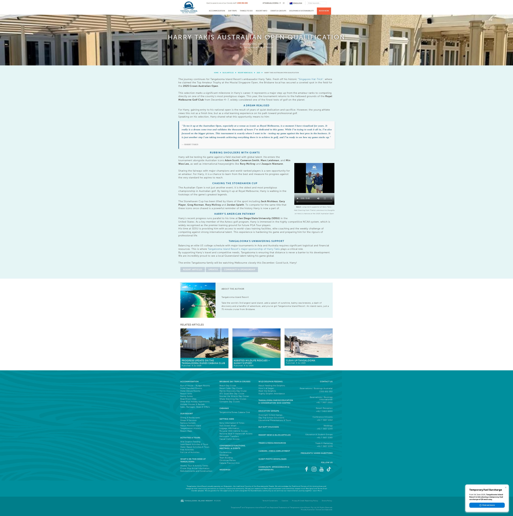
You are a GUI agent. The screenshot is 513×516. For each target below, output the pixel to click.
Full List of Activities (189, 452)
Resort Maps (186, 431)
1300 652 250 (242, 3)
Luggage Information (229, 428)
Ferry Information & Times (231, 423)
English (297, 3)
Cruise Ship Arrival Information (194, 468)
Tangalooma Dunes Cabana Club (234, 412)
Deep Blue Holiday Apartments (194, 402)
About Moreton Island (190, 426)
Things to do (246, 11)
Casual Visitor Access (229, 439)
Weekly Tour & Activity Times (194, 466)
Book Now (324, 11)
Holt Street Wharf (227, 426)
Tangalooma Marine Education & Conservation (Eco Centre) (276, 401)
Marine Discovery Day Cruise (233, 391)
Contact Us (326, 381)
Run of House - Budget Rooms (195, 386)
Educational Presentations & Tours (275, 420)
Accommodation (217, 11)
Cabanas (224, 408)
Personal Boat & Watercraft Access (235, 434)
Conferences (225, 452)
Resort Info (261, 11)
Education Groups (269, 411)
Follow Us (327, 462)
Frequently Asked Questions (317, 453)
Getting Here (226, 419)
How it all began (266, 388)
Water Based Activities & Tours (194, 447)
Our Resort (186, 414)
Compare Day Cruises (229, 402)
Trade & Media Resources (272, 443)
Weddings (224, 455)
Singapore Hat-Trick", (311, 79)
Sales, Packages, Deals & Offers (195, 407)
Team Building (226, 458)
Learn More (317, 491)
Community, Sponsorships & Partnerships (274, 468)
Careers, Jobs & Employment (274, 451)
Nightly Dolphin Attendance (272, 394)
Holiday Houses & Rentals (192, 404)
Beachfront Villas (188, 399)
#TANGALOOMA (271, 3)
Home (216, 73)
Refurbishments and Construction (196, 471)
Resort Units (186, 394)
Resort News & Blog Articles (275, 435)
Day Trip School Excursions (271, 418)
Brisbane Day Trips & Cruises (234, 381)
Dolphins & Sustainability (301, 11)
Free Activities (187, 450)
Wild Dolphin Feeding (190, 442)
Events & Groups (278, 11)
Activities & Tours (190, 438)
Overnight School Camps (270, 415)
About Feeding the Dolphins (272, 386)
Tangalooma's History (190, 428)
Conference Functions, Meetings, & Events (232, 447)
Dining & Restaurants (190, 418)
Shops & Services (188, 420)
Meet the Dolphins (267, 391)
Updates (213, 269)
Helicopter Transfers (229, 436)
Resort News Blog (245, 73)
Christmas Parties (227, 460)
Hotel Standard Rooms (191, 388)
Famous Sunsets (188, 423)
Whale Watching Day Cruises (232, 399)
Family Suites (186, 396)
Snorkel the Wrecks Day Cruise (234, 396)
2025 (258, 73)
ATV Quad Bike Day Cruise (231, 394)
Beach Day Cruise (227, 386)
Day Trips (232, 11)
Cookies (285, 501)
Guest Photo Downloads (273, 459)
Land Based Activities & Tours (194, 444)
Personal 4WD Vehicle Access (233, 431)
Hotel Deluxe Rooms (190, 391)
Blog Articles (228, 73)
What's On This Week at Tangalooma (193, 460)
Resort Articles (192, 269)
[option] (256, 40)
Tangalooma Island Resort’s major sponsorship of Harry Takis (244, 249)
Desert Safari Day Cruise (230, 388)
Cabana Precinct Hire (229, 463)
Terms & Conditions (270, 501)
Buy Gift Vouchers (269, 427)
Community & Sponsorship (239, 269)
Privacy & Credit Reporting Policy (305, 501)
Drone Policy (327, 501)
